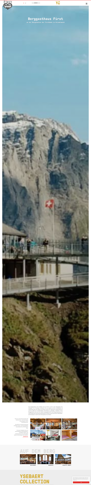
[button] (86, 4)
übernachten (25, 436)
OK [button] (81, 482)
